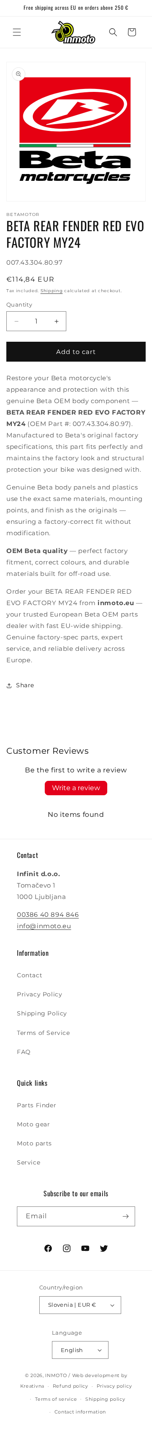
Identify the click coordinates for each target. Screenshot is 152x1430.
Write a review (76, 788)
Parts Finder (36, 1105)
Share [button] (25, 685)
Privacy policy (114, 1386)
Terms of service (56, 1399)
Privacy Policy (39, 994)
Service (28, 1162)
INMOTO (56, 1375)
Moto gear (33, 1124)
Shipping (52, 290)
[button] (17, 32)
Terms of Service (43, 1033)
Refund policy (70, 1386)
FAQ (24, 1052)
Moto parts (34, 1143)
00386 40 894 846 (48, 914)
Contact (29, 975)
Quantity (19, 304)
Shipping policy (105, 1399)
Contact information (80, 1412)
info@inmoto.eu (44, 926)
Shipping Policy (42, 1013)
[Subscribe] (125, 1216)
